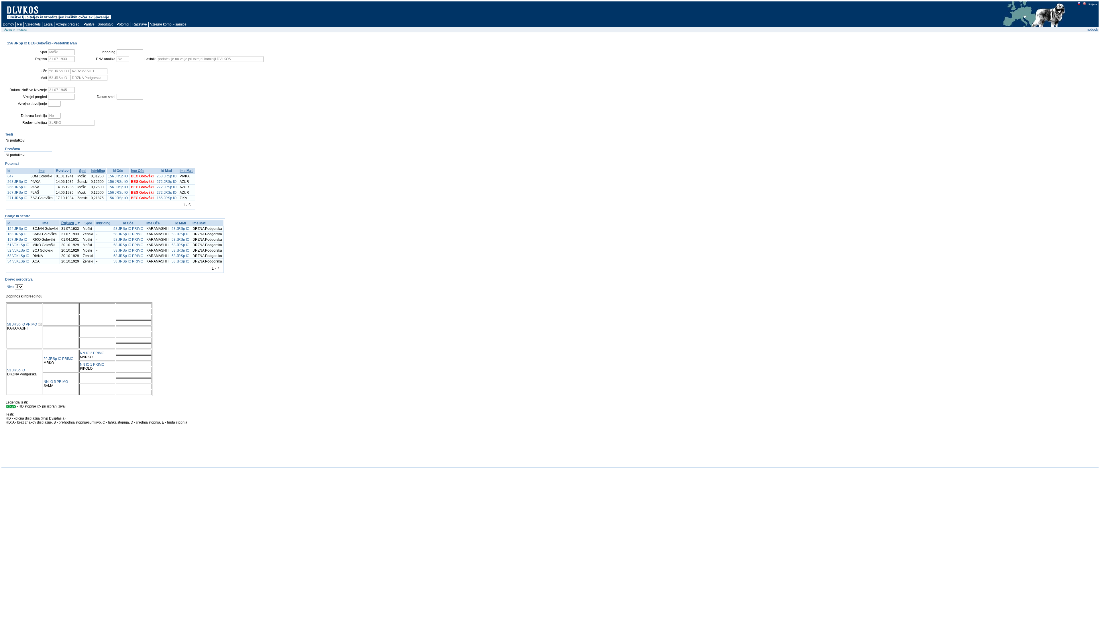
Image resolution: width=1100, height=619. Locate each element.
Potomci (123, 24)
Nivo (10, 287)
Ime (42, 171)
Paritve (89, 24)
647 (10, 176)
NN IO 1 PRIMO (92, 365)
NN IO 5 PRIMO (56, 382)
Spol (82, 171)
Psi (19, 24)
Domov (8, 24)
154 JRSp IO (17, 229)
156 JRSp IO (118, 176)
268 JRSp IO (166, 176)
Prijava (1093, 4)
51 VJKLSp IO (18, 245)
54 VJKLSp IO (18, 261)
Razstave (139, 24)
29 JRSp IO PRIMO (58, 359)
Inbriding (98, 171)
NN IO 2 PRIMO (92, 353)
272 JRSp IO (166, 182)
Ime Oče (137, 171)
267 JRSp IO (17, 193)
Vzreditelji (33, 24)
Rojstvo (62, 171)
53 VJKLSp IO (18, 256)
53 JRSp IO (180, 229)
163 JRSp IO (17, 234)
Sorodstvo (105, 24)
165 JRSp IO (166, 198)
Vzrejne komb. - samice (168, 24)
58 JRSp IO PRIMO (128, 229)
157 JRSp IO (17, 240)
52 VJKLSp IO (18, 250)
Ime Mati (186, 171)
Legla (48, 24)
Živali (8, 30)
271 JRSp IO (17, 198)
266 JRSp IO (17, 187)
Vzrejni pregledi (68, 24)
